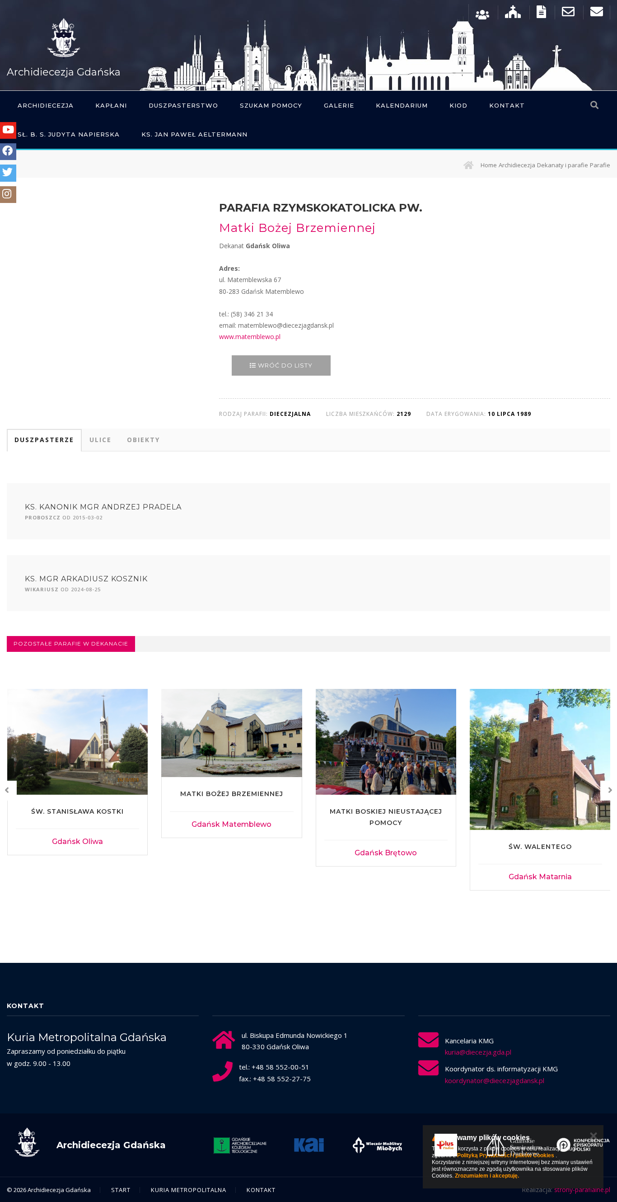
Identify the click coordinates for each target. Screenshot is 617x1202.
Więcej (77, 842)
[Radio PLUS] (445, 1145)
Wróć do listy (284, 365)
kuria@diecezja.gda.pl (478, 1051)
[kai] (309, 1145)
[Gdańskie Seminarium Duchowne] (514, 1145)
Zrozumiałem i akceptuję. (487, 1176)
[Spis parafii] (513, 13)
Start (121, 1190)
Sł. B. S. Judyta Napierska (69, 134)
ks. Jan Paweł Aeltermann (194, 134)
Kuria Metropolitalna (188, 1190)
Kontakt (507, 105)
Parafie (600, 165)
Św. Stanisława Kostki (77, 811)
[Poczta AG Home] (596, 13)
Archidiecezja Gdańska (64, 72)
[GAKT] (240, 1145)
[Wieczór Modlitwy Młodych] (377, 1145)
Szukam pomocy (271, 105)
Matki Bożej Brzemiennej (231, 794)
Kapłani (111, 105)
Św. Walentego (540, 847)
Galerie (339, 105)
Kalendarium (402, 105)
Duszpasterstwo (183, 105)
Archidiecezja (46, 105)
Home (489, 165)
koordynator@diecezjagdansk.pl (494, 1080)
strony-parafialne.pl (582, 1189)
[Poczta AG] (568, 13)
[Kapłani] (482, 13)
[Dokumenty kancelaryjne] (541, 13)
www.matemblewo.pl (249, 336)
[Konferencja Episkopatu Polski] (583, 1145)
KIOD (458, 105)
